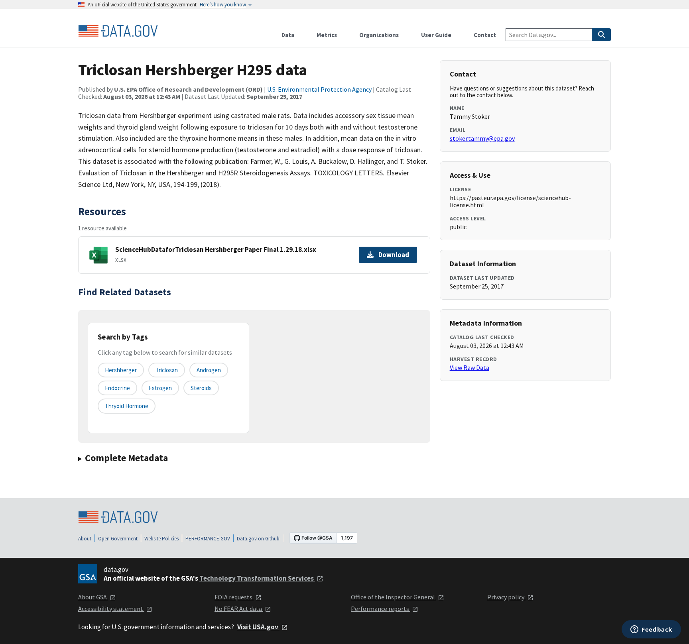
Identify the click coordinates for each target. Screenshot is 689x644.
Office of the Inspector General (393, 597)
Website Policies (161, 538)
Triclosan (167, 370)
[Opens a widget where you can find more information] (651, 630)
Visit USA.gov (258, 626)
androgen (209, 370)
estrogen (160, 388)
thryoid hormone (126, 406)
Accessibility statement (111, 609)
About (84, 538)
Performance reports (380, 609)
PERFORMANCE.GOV (207, 538)
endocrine (117, 388)
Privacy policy (506, 597)
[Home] (118, 31)
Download (393, 254)
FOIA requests (234, 597)
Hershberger (121, 370)
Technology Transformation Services (257, 578)
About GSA (93, 597)
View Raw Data (469, 367)
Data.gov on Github (258, 538)
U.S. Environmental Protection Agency (319, 89)
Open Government (118, 538)
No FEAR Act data (239, 609)
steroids (201, 388)
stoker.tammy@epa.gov (482, 138)
